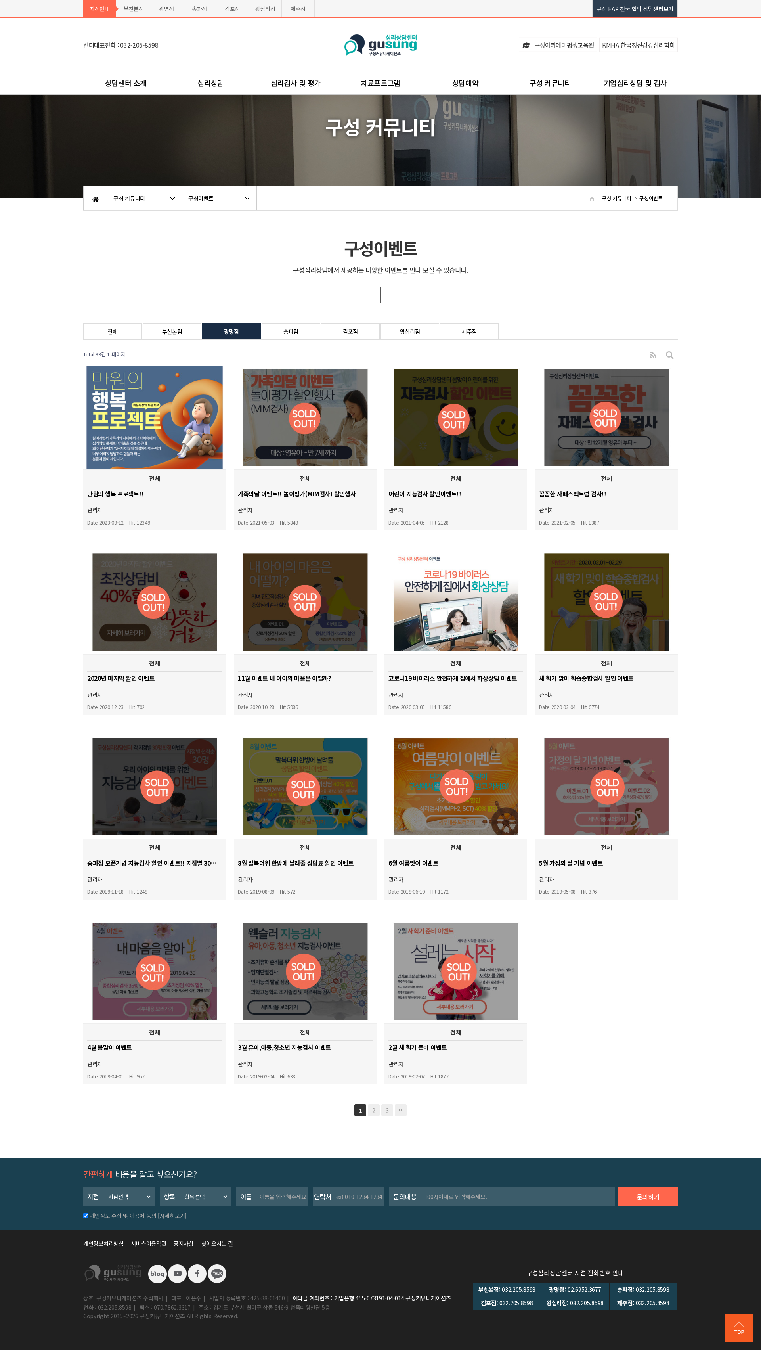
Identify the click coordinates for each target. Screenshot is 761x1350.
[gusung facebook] (197, 1273)
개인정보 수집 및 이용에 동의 (123, 1216)
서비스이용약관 (148, 1243)
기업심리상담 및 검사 (635, 83)
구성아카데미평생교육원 (563, 44)
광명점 (166, 9)
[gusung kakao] (217, 1273)
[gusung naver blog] (157, 1273)
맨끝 (401, 1110)
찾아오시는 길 (217, 1243)
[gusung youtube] (177, 1273)
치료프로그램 (380, 83)
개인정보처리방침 (103, 1243)
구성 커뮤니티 (550, 83)
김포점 (232, 9)
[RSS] (653, 355)
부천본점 (134, 9)
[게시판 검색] (670, 355)
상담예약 (465, 83)
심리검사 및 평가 (296, 83)
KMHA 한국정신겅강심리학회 (638, 44)
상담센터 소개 (126, 83)
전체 (112, 331)
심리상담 (210, 83)
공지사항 (184, 1243)
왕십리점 (265, 9)
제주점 (298, 9)
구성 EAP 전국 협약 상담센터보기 (635, 9)
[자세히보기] (172, 1216)
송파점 (199, 9)
